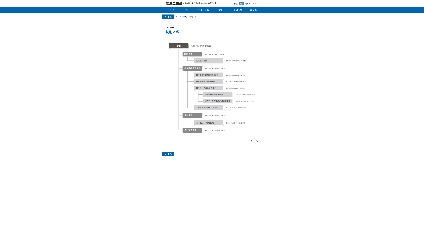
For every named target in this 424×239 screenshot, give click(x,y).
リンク (254, 4)
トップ (178, 17)
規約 (241, 4)
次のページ (251, 141)
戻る (169, 17)
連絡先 (247, 4)
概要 (236, 4)
